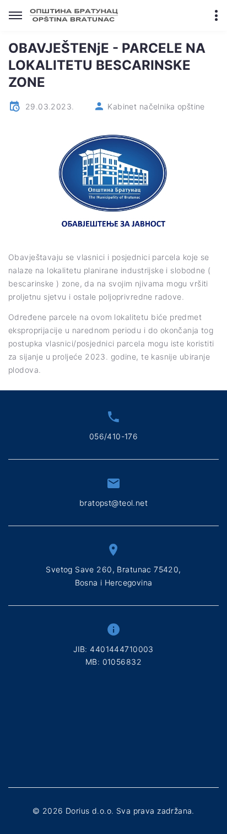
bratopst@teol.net (113, 502)
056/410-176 (113, 436)
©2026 (113, 810)
